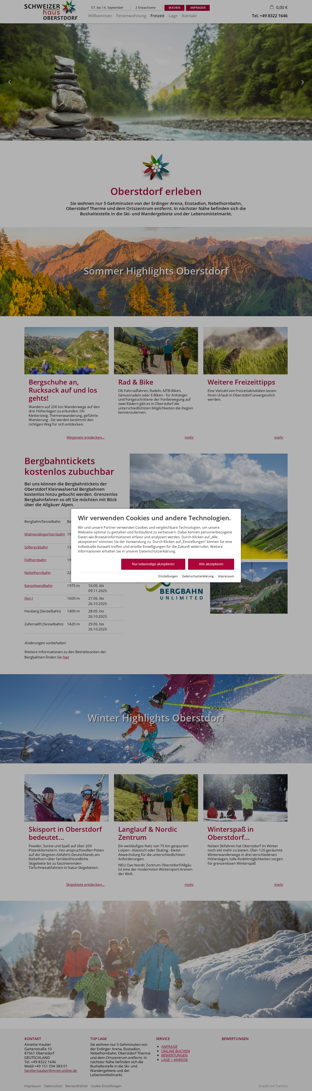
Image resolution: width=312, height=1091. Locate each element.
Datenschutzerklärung (198, 576)
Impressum (226, 576)
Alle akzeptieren (211, 564)
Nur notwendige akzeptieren (153, 564)
